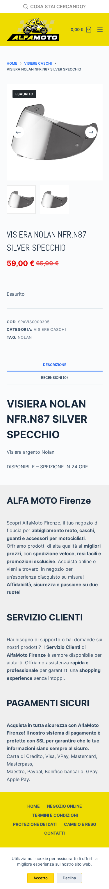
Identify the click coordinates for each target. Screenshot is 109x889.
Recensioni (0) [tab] (54, 377)
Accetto (40, 878)
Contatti (54, 832)
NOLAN (25, 337)
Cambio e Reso (80, 824)
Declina (69, 878)
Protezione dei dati (35, 824)
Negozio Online (64, 806)
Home (33, 806)
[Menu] (100, 29)
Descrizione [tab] (54, 364)
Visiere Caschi (50, 329)
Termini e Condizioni (54, 815)
